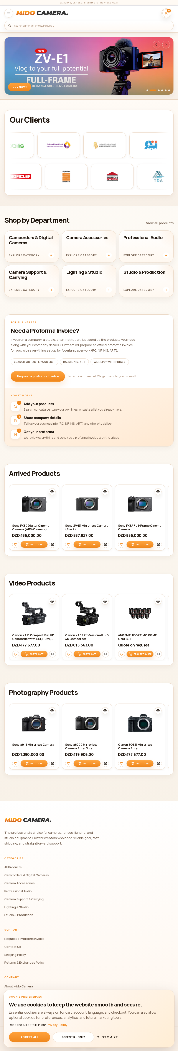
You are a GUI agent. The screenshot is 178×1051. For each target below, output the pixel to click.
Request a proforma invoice (38, 376)
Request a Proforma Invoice (24, 939)
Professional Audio (18, 891)
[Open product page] (52, 544)
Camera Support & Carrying (24, 899)
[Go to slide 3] (159, 90)
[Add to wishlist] (15, 544)
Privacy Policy (57, 1025)
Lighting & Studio (16, 907)
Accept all (30, 1037)
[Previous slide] (156, 44)
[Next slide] (166, 44)
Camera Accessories (19, 883)
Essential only (73, 1037)
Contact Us (12, 947)
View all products (160, 223)
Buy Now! (20, 87)
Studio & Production (18, 915)
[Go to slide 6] (169, 90)
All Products (13, 867)
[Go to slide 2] (153, 90)
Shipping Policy (15, 955)
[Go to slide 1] (147, 90)
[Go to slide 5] (165, 90)
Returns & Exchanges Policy (24, 962)
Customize (107, 1037)
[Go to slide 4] (162, 90)
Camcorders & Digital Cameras (26, 875)
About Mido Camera (18, 986)
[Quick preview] (52, 491)
